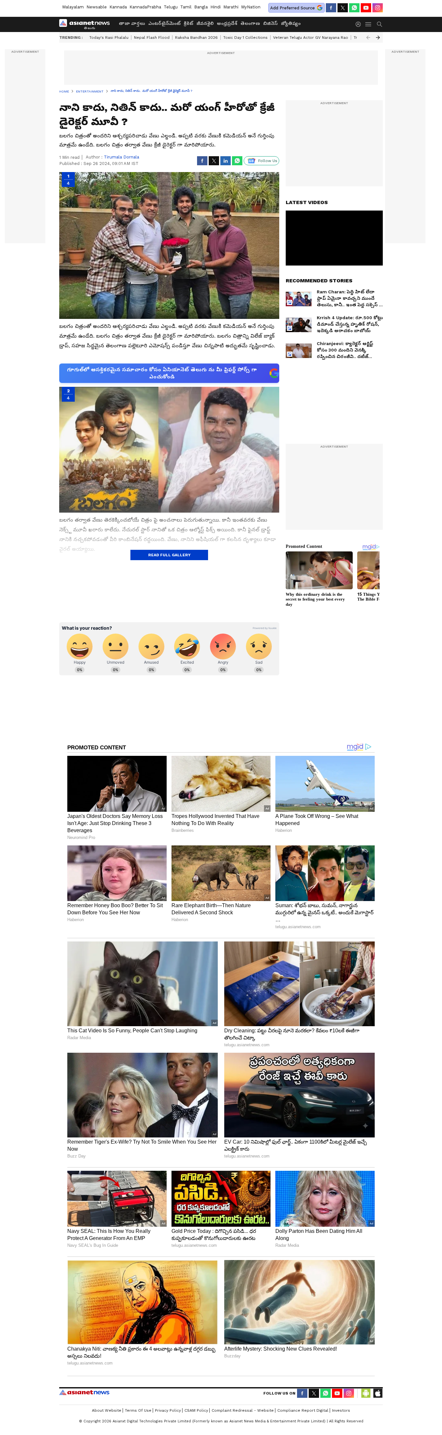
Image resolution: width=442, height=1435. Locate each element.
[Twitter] (342, 7)
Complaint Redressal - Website (243, 1410)
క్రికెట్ (188, 23)
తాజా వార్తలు (132, 23)
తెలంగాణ (250, 23)
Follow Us (267, 160)
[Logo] (86, 24)
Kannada (118, 7)
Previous (368, 37)
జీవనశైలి (205, 23)
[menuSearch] (379, 24)
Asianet (84, 1392)
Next (378, 37)
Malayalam (73, 7)
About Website (106, 1410)
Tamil (186, 7)
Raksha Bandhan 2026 (196, 37)
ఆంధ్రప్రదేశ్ (227, 23)
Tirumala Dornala (121, 157)
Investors (341, 1410)
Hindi (215, 7)
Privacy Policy (168, 1410)
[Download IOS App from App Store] (377, 1393)
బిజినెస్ (270, 23)
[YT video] (366, 7)
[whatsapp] (354, 7)
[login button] (360, 24)
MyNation (250, 7)
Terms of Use (138, 1410)
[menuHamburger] (368, 24)
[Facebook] (331, 7)
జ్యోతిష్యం (291, 23)
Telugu (171, 7)
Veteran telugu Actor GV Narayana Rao (310, 37)
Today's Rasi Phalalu (108, 37)
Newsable (96, 7)
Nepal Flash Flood (152, 37)
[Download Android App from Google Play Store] (366, 1393)
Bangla (201, 7)
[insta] (377, 7)
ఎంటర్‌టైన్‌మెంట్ (164, 23)
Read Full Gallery (169, 555)
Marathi (230, 7)
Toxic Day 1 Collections (245, 37)
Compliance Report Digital (302, 1410)
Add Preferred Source (292, 7)
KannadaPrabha (145, 7)
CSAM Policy (196, 1410)
